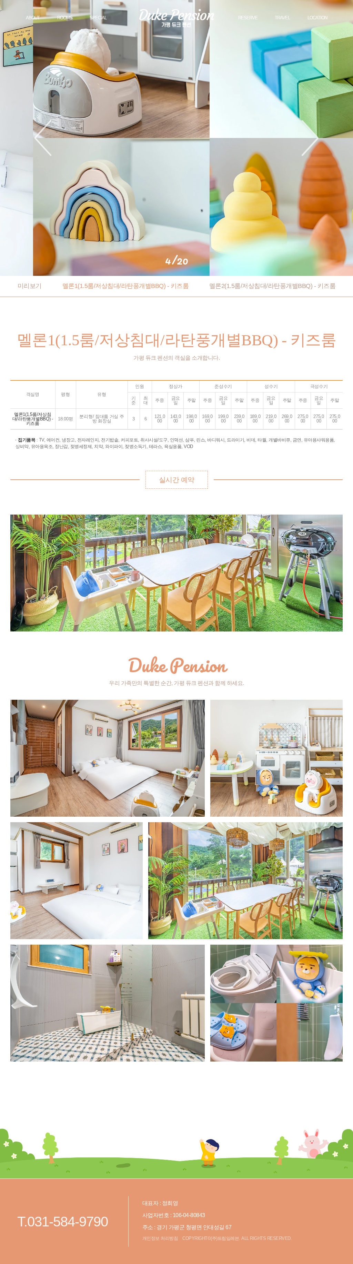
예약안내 (339, 18)
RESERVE (248, 17)
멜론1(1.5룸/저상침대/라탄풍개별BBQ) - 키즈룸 (125, 285)
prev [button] (42, 138)
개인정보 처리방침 (160, 1238)
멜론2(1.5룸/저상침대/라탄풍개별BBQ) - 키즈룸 (272, 285)
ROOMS (64, 17)
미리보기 (30, 285)
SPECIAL (98, 17)
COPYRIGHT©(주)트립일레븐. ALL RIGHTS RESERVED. (237, 1238)
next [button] (310, 138)
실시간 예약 (176, 480)
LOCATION (317, 17)
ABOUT (33, 17)
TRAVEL (282, 17)
